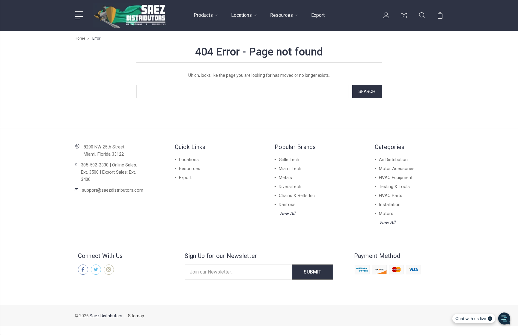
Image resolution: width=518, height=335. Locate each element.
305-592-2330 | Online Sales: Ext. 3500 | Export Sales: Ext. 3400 (109, 172)
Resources (281, 15)
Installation (389, 204)
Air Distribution (393, 159)
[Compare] (404, 19)
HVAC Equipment (395, 177)
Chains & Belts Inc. (297, 195)
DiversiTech (290, 186)
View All (287, 213)
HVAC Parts (390, 195)
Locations (241, 15)
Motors (386, 213)
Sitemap (136, 315)
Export (318, 15)
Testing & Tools (394, 186)
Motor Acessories (397, 168)
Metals (285, 177)
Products (203, 15)
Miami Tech (290, 168)
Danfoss (287, 204)
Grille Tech (289, 159)
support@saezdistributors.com (112, 190)
